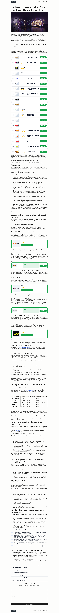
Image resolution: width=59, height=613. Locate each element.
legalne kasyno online (19, 430)
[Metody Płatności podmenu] (42, 610)
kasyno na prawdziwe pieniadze (25, 347)
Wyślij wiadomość (29, 604)
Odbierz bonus (43, 57)
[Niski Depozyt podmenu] (47, 610)
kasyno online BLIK (29, 390)
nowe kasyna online (43, 169)
